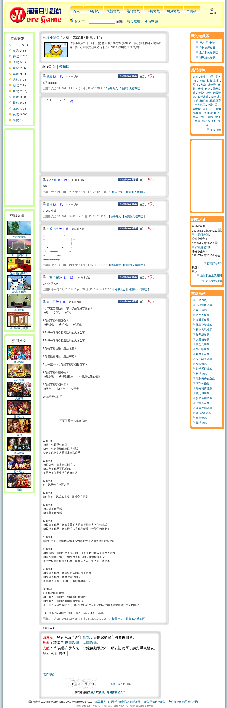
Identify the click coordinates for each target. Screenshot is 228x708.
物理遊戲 (201, 422)
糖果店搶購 (19, 291)
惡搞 (195, 84)
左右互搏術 (19, 237)
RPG (15, 45)
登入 (93, 692)
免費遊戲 (149, 706)
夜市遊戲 (201, 310)
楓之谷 (206, 120)
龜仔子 (51, 302)
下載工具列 (99, 701)
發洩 (217, 116)
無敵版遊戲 (202, 334)
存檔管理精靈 (207, 47)
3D (212, 108)
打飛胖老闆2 (202, 234)
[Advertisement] (80, 136)
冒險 (210, 116)
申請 (212, 42)
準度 (205, 108)
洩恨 (203, 116)
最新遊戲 (113, 11)
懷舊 (15, 62)
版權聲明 (112, 701)
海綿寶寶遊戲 (204, 388)
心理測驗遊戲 (204, 305)
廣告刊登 (193, 701)
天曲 (19, 489)
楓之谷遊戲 (202, 393)
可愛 (210, 76)
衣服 (15, 114)
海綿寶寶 (215, 100)
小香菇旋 (52, 229)
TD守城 (214, 96)
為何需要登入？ (116, 692)
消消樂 (204, 100)
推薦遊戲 (153, 11)
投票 (15, 120)
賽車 (15, 73)
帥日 (49, 204)
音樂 (15, 50)
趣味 (195, 76)
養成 (203, 84)
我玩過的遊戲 (207, 57)
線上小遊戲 (113, 706)
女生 (203, 76)
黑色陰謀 (19, 453)
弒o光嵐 (52, 180)
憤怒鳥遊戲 (202, 344)
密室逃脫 (200, 104)
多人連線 (199, 80)
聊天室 (80, 21)
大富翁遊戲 (202, 339)
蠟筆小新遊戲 (204, 324)
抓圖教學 (72, 643)
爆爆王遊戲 (202, 354)
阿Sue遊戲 (202, 383)
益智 (15, 68)
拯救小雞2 (51, 37)
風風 (49, 76)
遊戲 (84, 706)
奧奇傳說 (19, 361)
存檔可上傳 (204, 92)
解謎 (207, 88)
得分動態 (133, 21)
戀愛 (210, 104)
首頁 (76, 11)
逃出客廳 (19, 310)
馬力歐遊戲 (202, 349)
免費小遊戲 (92, 706)
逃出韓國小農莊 (19, 328)
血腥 (195, 100)
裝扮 (217, 80)
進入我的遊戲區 (208, 52)
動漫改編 (203, 96)
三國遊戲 (201, 300)
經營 (200, 88)
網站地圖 (135, 701)
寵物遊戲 (201, 417)
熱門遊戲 (133, 11)
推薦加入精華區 (130, 88)
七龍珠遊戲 (202, 403)
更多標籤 (215, 129)
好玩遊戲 (140, 706)
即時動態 (151, 21)
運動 (15, 79)
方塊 (15, 108)
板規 (86, 637)
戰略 (15, 56)
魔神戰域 (19, 471)
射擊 (15, 97)
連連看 (212, 84)
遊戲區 (122, 706)
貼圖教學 (90, 643)
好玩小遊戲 (102, 706)
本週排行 (93, 11)
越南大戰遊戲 (204, 408)
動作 (15, 91)
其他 (15, 102)
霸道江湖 (19, 416)
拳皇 (197, 120)
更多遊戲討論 (214, 280)
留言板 (192, 11)
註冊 (101, 692)
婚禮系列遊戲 (204, 368)
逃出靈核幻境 (19, 255)
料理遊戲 (201, 373)
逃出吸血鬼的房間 (211, 275)
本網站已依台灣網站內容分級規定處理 (164, 701)
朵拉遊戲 (201, 363)
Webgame (209, 112)
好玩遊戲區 (130, 706)
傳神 (19, 434)
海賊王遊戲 (202, 319)
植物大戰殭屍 (204, 329)
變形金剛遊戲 (204, 398)
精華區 (64, 67)
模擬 (209, 80)
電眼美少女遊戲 (205, 378)
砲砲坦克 (19, 380)
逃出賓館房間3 (19, 273)
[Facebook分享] (128, 76)
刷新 (113, 684)
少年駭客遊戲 (204, 359)
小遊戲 (78, 706)
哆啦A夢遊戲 (203, 412)
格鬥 (15, 85)
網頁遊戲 (173, 11)
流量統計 (123, 701)
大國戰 (19, 398)
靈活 (217, 76)
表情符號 (48, 674)
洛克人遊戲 (202, 314)
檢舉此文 (112, 88)
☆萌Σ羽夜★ (55, 277)
